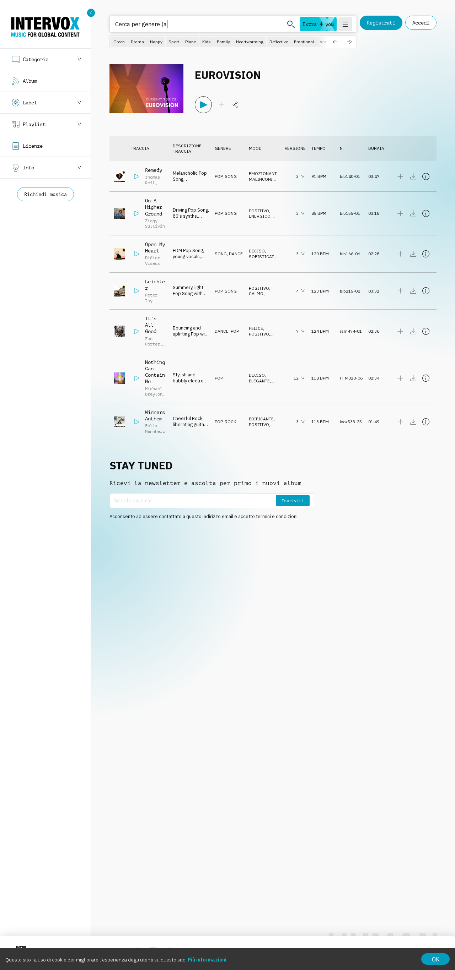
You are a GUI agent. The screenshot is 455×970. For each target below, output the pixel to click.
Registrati (381, 23)
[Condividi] (235, 104)
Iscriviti (293, 500)
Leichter (155, 285)
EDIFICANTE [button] (261, 418)
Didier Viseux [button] (152, 260)
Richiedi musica (45, 194)
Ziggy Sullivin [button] (155, 223)
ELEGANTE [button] (259, 380)
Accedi (420, 23)
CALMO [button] (256, 293)
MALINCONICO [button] (264, 179)
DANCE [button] (236, 253)
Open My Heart (155, 247)
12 (296, 378)
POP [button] (219, 176)
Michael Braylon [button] (153, 391)
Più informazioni (207, 960)
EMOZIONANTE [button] (264, 173)
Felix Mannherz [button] (155, 428)
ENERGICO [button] (260, 216)
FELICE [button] (256, 328)
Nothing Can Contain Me (155, 372)
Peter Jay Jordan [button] (152, 301)
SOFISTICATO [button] (263, 256)
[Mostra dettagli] (425, 176)
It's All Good (150, 325)
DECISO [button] (257, 251)
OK (435, 959)
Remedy (153, 170)
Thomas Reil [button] (152, 180)
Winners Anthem (155, 415)
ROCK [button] (230, 421)
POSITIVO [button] (259, 210)
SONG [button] (231, 176)
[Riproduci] (203, 104)
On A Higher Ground (153, 207)
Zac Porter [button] (152, 341)
